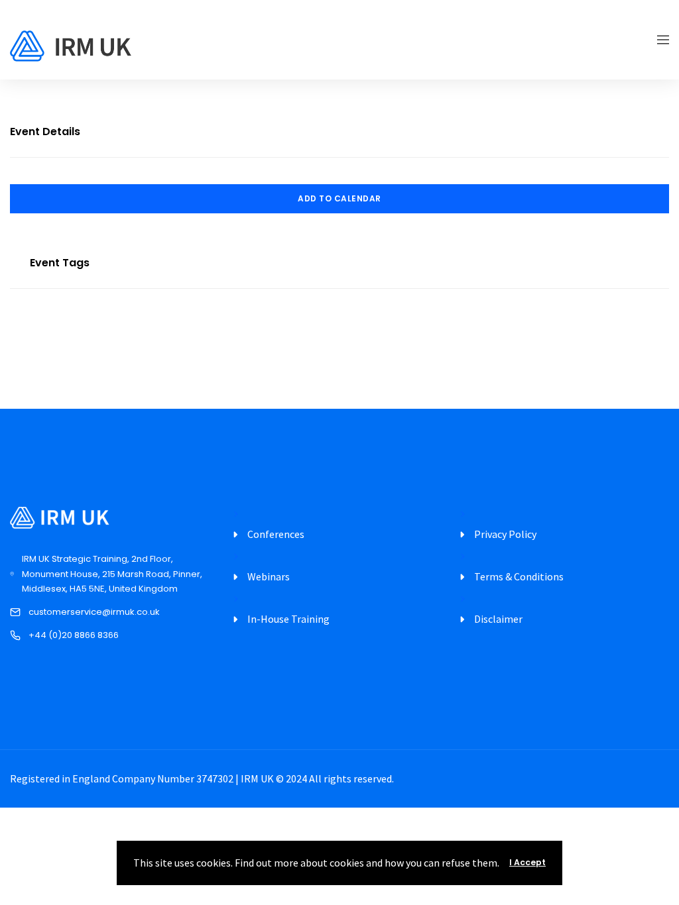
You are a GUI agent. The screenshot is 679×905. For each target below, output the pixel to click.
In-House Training (288, 618)
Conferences (275, 534)
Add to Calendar (339, 198)
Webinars (268, 576)
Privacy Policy (505, 534)
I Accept (527, 862)
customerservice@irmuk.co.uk (94, 612)
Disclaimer (498, 618)
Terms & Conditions (519, 576)
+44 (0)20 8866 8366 (74, 635)
